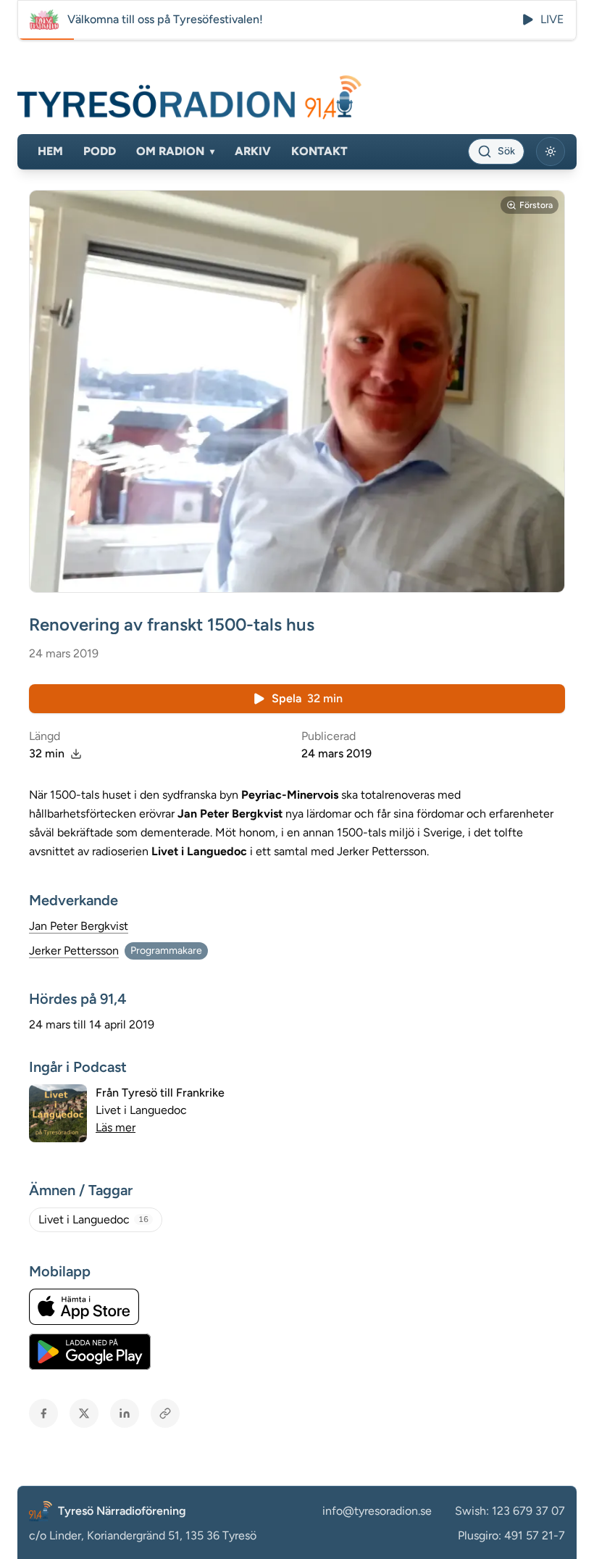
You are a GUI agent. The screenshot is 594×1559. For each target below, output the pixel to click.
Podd (99, 151)
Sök (506, 151)
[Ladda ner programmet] (76, 754)
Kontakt (319, 151)
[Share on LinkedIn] (124, 1413)
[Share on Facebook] (43, 1413)
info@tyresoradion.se (377, 1511)
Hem (50, 151)
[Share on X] (84, 1413)
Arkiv (253, 151)
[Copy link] (165, 1413)
